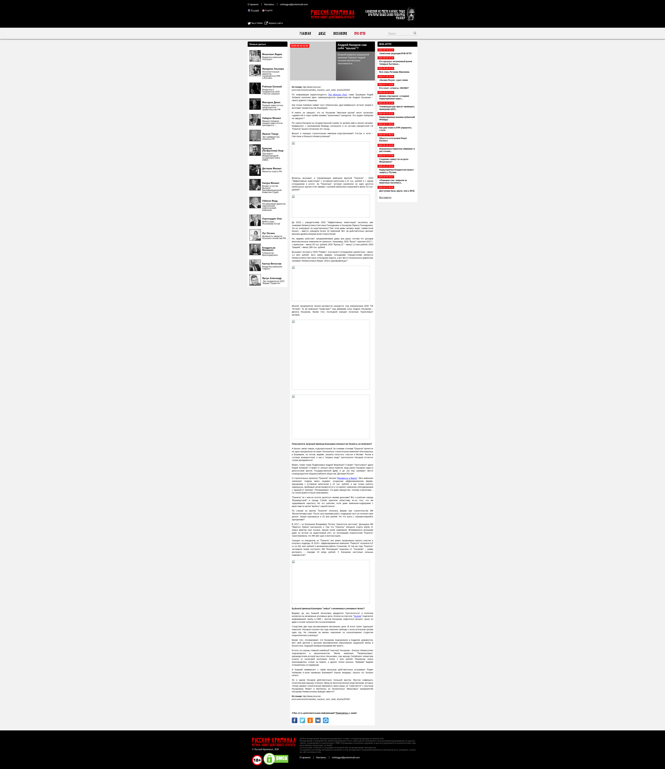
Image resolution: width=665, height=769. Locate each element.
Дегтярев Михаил (271, 168)
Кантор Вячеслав (271, 263)
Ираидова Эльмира (273, 69)
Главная (305, 33)
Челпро (357, 616)
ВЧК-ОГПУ (359, 33)
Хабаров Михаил (271, 118)
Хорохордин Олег (272, 218)
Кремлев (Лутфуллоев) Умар (272, 149)
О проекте (253, 4)
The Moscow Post (337, 94)
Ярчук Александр (272, 278)
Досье (321, 33)
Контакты (269, 4)
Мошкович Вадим (272, 54)
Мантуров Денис (271, 102)
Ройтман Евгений (272, 86)
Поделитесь (342, 713)
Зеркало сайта (275, 23)
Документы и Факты (347, 478)
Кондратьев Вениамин (268, 248)
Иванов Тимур (270, 134)
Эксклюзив (340, 33)
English (269, 10)
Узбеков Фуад (269, 201)
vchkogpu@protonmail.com (294, 4)
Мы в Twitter (257, 23)
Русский (255, 10)
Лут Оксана (268, 233)
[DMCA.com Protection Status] (276, 764)
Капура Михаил (270, 183)
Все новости (385, 197)
